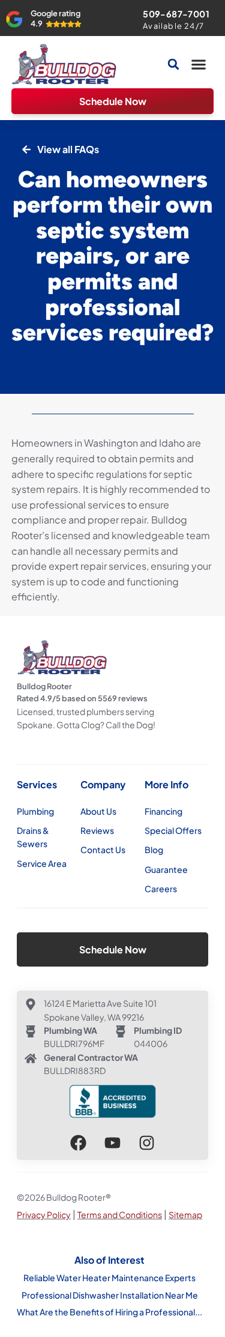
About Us (98, 811)
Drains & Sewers (33, 837)
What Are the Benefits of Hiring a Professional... (109, 1311)
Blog (154, 849)
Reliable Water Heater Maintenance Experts (109, 1277)
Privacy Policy (44, 1214)
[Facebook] (78, 1143)
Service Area (42, 863)
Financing (163, 811)
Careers (161, 888)
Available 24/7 (173, 26)
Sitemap (185, 1214)
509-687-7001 (176, 13)
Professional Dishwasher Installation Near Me (110, 1295)
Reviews (97, 830)
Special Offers (173, 830)
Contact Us (102, 849)
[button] (199, 64)
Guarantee (166, 869)
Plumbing (35, 811)
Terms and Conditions (119, 1214)
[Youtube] (112, 1143)
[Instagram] (147, 1143)
